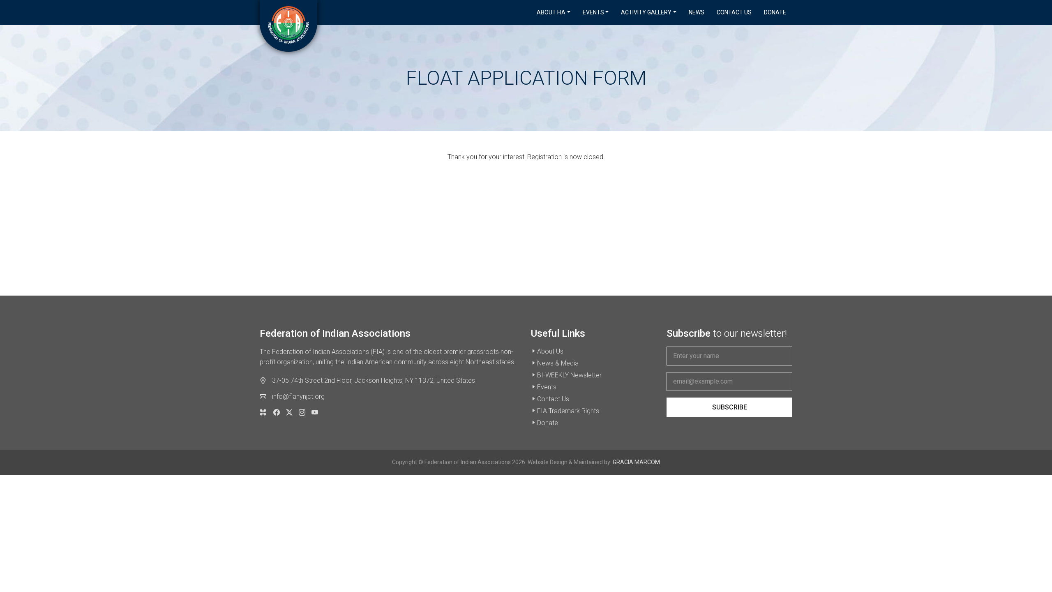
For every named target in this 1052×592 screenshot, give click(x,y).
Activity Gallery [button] (646, 12)
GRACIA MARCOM (636, 462)
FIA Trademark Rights (568, 411)
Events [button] (593, 12)
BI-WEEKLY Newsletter (569, 375)
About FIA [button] (551, 12)
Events (546, 387)
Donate (775, 12)
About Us (550, 351)
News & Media (558, 363)
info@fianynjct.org (298, 396)
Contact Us (734, 12)
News (696, 12)
